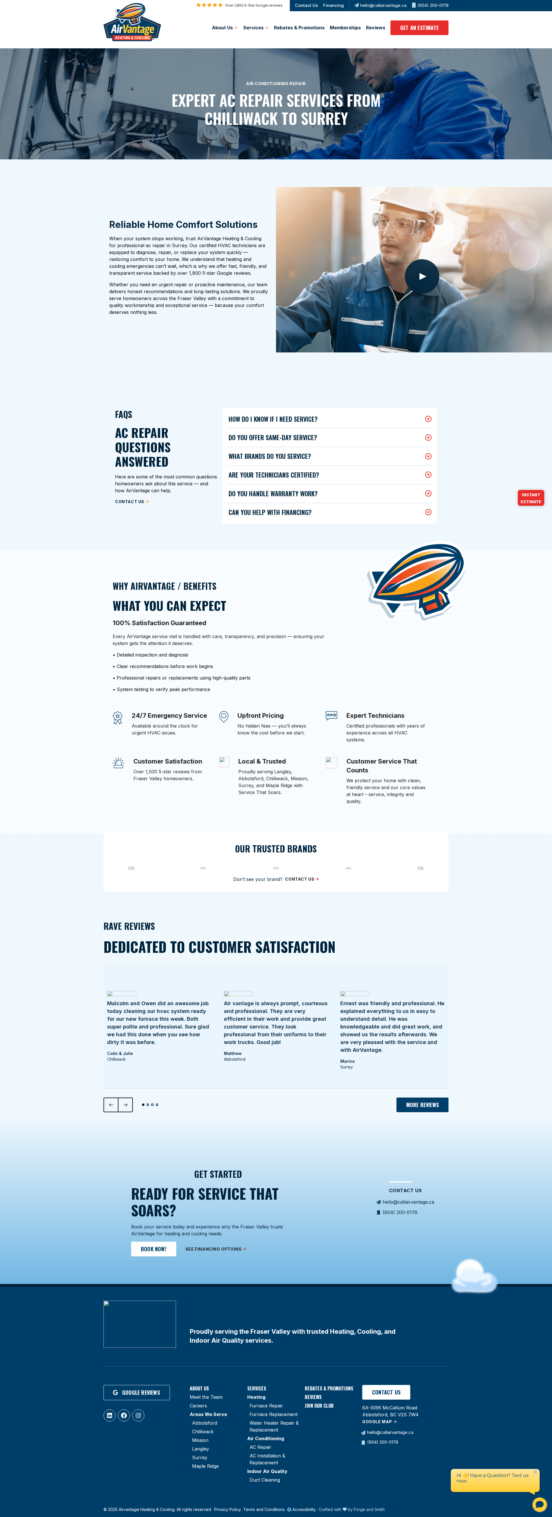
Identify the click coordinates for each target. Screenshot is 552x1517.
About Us (222, 27)
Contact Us (306, 5)
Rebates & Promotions (299, 27)
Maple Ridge (205, 1466)
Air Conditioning (265, 1438)
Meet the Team (206, 1397)
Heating (256, 1397)
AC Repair (260, 1447)
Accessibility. (303, 1509)
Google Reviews (141, 1392)
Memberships (345, 27)
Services (253, 27)
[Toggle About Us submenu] (236, 27)
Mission (200, 1440)
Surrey (199, 1457)
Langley (200, 1449)
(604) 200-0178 (432, 5)
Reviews (375, 27)
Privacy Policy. (227, 1509)
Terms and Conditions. (264, 1509)
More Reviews (422, 1104)
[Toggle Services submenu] (267, 27)
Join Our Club (319, 1405)
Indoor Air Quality (267, 1471)
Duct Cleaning (265, 1480)
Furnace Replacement (274, 1414)
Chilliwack (203, 1431)
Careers (198, 1406)
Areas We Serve (208, 1414)
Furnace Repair (266, 1406)
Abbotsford (204, 1423)
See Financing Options (213, 1249)
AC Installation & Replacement (267, 1459)
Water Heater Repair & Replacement (274, 1426)
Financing (333, 5)
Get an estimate (419, 27)
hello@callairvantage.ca (383, 5)
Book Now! (153, 1249)
